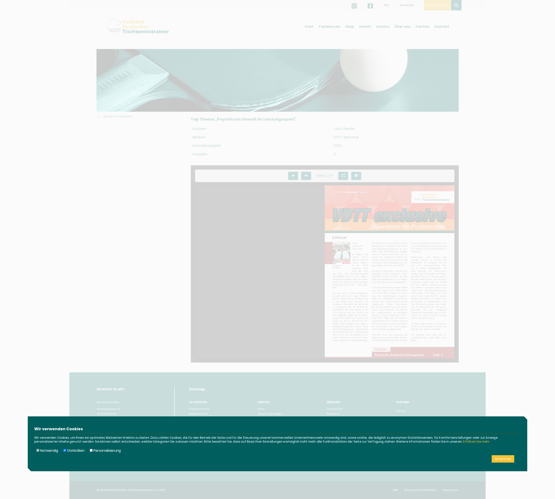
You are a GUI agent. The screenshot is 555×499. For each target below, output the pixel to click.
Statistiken (75, 450)
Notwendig (48, 450)
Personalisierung (107, 450)
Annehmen (503, 459)
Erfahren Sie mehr (476, 442)
